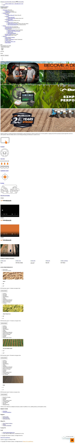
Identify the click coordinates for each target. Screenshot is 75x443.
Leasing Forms (8, 12)
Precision (7, 21)
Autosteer (7, 16)
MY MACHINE (20, 1)
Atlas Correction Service (12, 24)
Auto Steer (2, 158)
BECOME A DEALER (11, 1)
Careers (6, 40)
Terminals (7, 14)
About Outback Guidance (10, 37)
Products (4, 13)
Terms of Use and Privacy (5, 437)
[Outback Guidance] (4, 6)
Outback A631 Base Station (13, 23)
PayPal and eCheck (8, 27)
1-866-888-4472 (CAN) (18, 3)
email (6, 439)
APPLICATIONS (4, 290)
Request (6, 28)
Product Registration (11, 29)
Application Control (9, 19)
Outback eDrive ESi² (11, 18)
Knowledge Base (8, 26)
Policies (6, 38)
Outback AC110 (11, 20)
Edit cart (2, 55)
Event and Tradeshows (7, 412)
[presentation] (0, 265)
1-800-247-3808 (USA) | (9, 3)
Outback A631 (10, 22)
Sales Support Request (12, 33)
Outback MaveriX (11, 15)
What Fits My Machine (5, 195)
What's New (5, 9)
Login (4, 4)
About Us (4, 36)
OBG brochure (8, 42)
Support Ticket (10, 32)
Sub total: (2, 51)
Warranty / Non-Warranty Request (14, 31)
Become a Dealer (8, 34)
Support (4, 25)
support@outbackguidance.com (9, 432)
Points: (1, 53)
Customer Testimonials (9, 39)
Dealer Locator (8, 35)
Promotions (7, 10)
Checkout (6, 55)
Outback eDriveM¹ (11, 17)
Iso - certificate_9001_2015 (10, 41)
